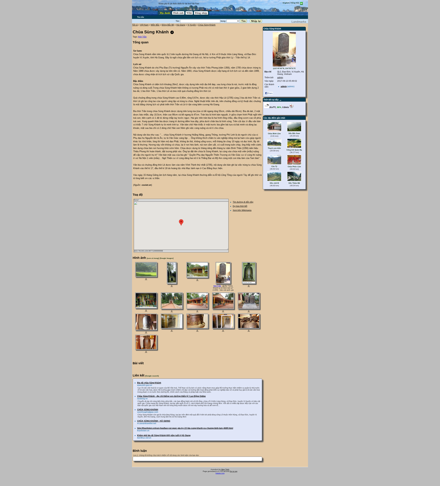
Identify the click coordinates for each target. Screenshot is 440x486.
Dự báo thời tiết (240, 206)
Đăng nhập (201, 13)
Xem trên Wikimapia (242, 210)
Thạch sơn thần (274, 148)
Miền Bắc (155, 25)
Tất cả (135, 25)
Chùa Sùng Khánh (207, 25)
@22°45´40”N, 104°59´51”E (284, 68)
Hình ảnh (178, 13)
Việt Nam (144, 25)
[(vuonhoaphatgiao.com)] (172, 283)
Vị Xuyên (192, 25)
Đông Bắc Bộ (168, 25)
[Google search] (152, 376)
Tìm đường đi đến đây (243, 202)
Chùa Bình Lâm (274, 133)
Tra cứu (140, 17)
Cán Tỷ (274, 166)
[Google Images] (166, 258)
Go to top (233, 471)
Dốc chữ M (274, 183)
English (286, 3)
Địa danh (165, 13)
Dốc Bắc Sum (294, 133)
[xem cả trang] (153, 258)
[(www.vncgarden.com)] (172, 308)
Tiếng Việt (295, 3)
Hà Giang (180, 25)
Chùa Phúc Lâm (294, 167)
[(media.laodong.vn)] (146, 276)
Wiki (189, 13)
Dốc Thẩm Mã (294, 183)
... (280, 100)
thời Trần (142, 37)
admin (280, 77)
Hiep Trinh (225, 469)
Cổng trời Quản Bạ (294, 150)
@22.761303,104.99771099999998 (148, 251)
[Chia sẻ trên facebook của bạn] (269, 94)
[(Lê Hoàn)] (172, 328)
